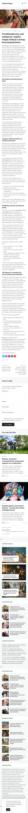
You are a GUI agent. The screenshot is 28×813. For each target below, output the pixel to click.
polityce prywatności (10, 806)
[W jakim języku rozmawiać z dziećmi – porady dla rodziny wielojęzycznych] (2, 497)
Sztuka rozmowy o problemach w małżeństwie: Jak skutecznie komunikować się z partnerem (17, 609)
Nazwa (4, 401)
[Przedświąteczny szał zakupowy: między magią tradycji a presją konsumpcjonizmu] (2, 24)
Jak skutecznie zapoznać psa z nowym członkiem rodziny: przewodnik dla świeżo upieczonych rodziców (18, 625)
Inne (19, 30)
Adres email (5, 406)
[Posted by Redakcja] (3, 476)
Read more (20, 473)
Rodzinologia (7, 3)
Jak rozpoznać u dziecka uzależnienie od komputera (10, 576)
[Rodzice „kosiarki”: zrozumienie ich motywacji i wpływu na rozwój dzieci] (2, 450)
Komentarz (5, 391)
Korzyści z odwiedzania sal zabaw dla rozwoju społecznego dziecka (10, 558)
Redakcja (4, 644)
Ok (8, 809)
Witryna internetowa (8, 412)
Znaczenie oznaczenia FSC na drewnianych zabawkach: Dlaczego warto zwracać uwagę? (10, 592)
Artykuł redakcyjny (10, 352)
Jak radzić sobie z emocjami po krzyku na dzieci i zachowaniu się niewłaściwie (18, 633)
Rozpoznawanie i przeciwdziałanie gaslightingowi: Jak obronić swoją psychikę (17, 694)
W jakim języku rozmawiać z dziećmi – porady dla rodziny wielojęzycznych (13, 508)
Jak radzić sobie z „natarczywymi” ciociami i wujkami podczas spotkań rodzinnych (17, 617)
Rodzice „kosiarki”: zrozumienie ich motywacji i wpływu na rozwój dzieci (13, 461)
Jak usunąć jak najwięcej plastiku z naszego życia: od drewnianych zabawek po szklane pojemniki (17, 757)
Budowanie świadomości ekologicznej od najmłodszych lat (18, 749)
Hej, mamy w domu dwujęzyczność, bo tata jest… (15, 531)
